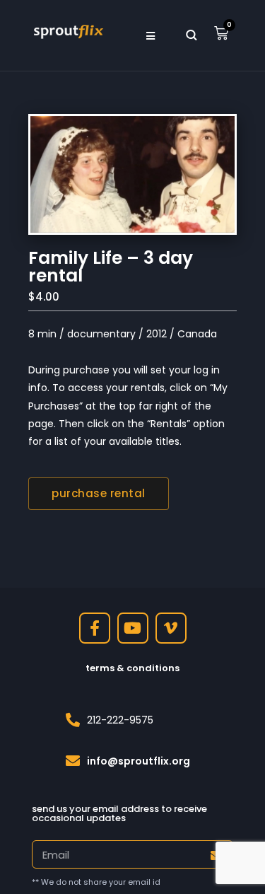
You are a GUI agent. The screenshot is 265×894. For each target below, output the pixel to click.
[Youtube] (132, 628)
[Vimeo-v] (171, 628)
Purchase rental (99, 493)
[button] (151, 35)
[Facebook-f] (94, 628)
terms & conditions (132, 668)
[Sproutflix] (67, 30)
